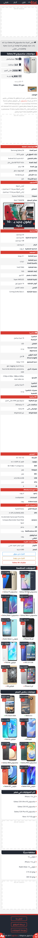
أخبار (15, 2)
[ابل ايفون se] (28, 628)
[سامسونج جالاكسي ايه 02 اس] (10, 751)
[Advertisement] (19, 22)
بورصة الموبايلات (19, 930)
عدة (33, 2)
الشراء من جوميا (19, 558)
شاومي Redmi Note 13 (27, 866)
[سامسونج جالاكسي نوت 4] (28, 604)
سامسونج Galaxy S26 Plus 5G (24, 811)
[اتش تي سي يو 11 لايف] (28, 651)
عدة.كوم (15, 935)
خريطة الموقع (19, 924)
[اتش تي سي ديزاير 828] (10, 704)
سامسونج (24, 100)
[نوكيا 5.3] (28, 704)
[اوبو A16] (28, 728)
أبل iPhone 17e (30, 796)
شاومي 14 (31, 856)
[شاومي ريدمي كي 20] (28, 775)
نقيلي (6, 2)
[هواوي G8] (10, 675)
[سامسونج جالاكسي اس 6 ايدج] (28, 580)
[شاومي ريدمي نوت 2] (10, 628)
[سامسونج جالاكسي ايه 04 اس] (28, 751)
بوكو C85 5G (30, 876)
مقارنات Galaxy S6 (19, 562)
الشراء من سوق (19, 553)
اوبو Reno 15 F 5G (28, 816)
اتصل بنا (19, 919)
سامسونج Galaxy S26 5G (26, 806)
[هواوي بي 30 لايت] (10, 651)
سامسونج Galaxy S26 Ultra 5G (24, 801)
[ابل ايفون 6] (28, 675)
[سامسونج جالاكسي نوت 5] (10, 604)
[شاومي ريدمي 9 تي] (10, 775)
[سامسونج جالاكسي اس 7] (10, 580)
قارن (23, 2)
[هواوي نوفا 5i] (10, 728)
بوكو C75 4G (30, 871)
